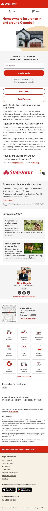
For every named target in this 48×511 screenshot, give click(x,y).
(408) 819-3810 (17, 163)
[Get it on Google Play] (24, 489)
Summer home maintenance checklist (11, 223)
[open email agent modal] (24, 293)
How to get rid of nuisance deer (12, 245)
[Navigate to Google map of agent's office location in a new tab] (28, 293)
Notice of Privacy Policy (10, 472)
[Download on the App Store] (9, 489)
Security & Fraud (7, 463)
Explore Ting (7, 200)
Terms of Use (6, 469)
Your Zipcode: (10, 66)
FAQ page (36, 163)
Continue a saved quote (23, 79)
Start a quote (24, 73)
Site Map (5, 479)
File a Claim (24, 91)
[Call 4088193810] (19, 293)
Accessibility (6, 466)
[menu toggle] (44, 4)
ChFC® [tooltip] (24, 289)
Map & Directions (28, 318)
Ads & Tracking (7, 460)
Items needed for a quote (24, 82)
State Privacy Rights (9, 476)
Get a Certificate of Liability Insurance (24, 296)
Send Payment (24, 99)
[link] (12, 4)
